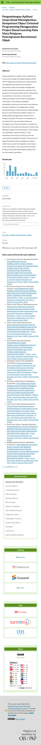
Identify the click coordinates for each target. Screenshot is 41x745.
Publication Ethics (12, 490)
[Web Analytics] (20, 655)
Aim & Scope (10, 502)
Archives (12, 7)
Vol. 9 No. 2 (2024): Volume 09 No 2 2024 (16, 10)
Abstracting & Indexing (14, 535)
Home (4, 7)
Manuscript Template (14, 482)
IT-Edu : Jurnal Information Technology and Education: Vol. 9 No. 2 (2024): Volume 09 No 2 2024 (21, 318)
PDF (7, 188)
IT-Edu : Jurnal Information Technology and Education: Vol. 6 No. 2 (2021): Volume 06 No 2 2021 (22, 356)
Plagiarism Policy (12, 514)
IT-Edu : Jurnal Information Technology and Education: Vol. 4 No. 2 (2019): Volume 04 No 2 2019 (22, 460)
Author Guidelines (12, 506)
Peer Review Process (13, 510)
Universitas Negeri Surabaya (18, 708)
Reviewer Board (11, 498)
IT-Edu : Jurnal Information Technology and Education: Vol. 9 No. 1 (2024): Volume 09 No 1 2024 (22, 300)
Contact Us (9, 531)
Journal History (11, 486)
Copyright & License (13, 518)
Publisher (9, 527)
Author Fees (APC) (12, 522)
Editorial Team (11, 494)
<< (3, 467)
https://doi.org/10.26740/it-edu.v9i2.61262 (21, 63)
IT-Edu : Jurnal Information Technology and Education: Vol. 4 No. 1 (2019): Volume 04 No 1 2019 (23, 399)
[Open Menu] (2, 2)
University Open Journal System (19, 706)
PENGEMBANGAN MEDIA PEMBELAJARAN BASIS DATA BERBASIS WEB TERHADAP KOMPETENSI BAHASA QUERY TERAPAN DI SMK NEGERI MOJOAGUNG (22, 293)
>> (17, 467)
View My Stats (20, 657)
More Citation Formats (11, 224)
